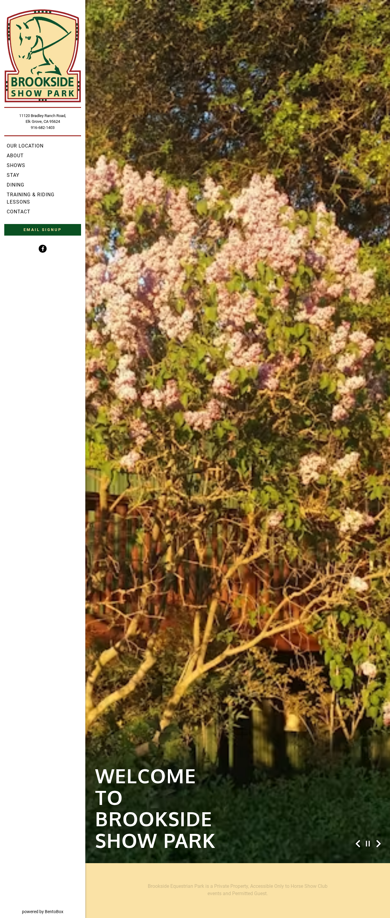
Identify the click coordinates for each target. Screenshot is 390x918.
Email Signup (42, 229)
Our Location (25, 146)
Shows (16, 165)
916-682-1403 (43, 127)
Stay (13, 175)
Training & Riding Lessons (31, 198)
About (15, 155)
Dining (15, 185)
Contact (18, 212)
